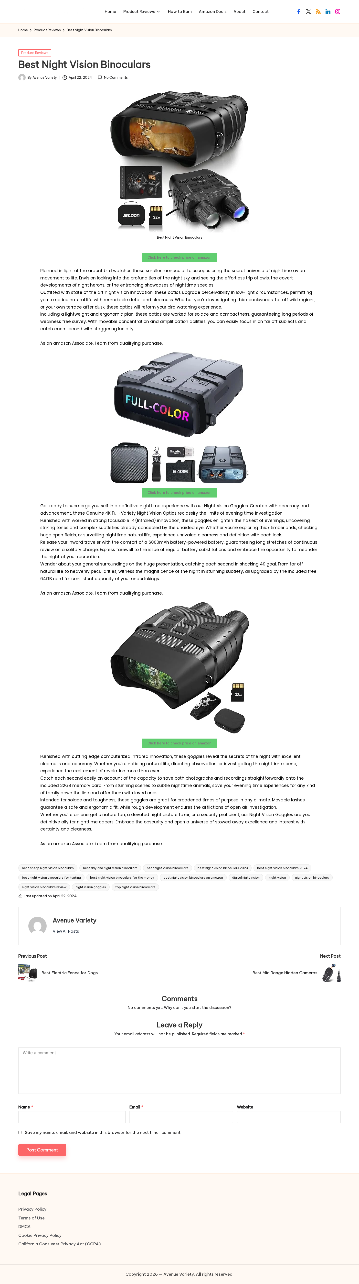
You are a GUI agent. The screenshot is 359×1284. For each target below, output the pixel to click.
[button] (66, 931)
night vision (277, 877)
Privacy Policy (32, 1209)
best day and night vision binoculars (110, 868)
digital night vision (246, 877)
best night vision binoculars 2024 (282, 868)
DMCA (24, 1226)
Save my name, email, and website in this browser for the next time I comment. (103, 1132)
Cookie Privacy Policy (40, 1235)
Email (136, 1107)
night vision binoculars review (44, 887)
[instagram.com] (338, 11)
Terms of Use (31, 1218)
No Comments (115, 78)
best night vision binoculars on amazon (193, 877)
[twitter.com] (308, 11)
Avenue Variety (74, 920)
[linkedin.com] (328, 11)
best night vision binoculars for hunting (51, 877)
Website (245, 1107)
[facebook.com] (299, 11)
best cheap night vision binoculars (48, 868)
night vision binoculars (312, 877)
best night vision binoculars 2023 (223, 868)
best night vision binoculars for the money (122, 877)
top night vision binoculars (135, 887)
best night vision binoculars (167, 868)
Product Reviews (34, 53)
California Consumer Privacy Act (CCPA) (59, 1244)
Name (25, 1107)
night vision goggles (91, 887)
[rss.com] (318, 11)
